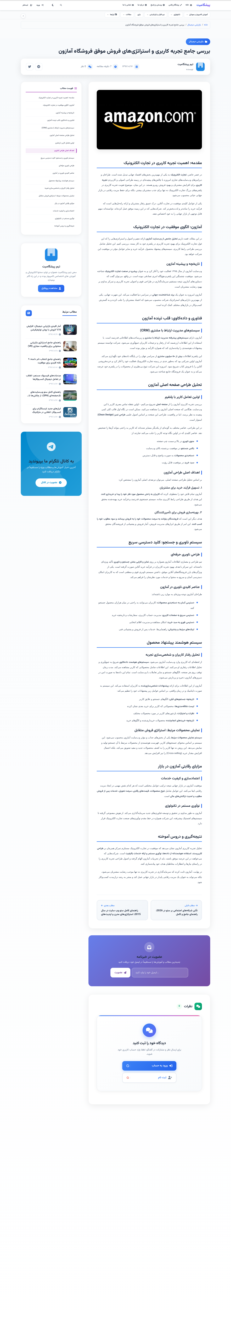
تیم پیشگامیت (185, 64)
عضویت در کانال (49, 482)
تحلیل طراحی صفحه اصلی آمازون (62, 135)
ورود (38, 5)
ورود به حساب (160, 1066)
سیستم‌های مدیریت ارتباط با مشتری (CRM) (58, 127)
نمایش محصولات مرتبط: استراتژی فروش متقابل (56, 195)
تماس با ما (127, 4)
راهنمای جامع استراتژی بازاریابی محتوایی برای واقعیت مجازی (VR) (44, 344)
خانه (187, 4)
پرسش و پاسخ (156, 4)
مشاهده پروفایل (49, 288)
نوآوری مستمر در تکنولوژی (64, 218)
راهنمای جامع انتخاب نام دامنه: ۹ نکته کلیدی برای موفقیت (44, 361)
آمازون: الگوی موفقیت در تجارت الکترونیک (58, 105)
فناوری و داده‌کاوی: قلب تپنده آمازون (60, 120)
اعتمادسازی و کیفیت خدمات (63, 210)
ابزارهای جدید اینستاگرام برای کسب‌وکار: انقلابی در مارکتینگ (46, 410)
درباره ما (141, 4)
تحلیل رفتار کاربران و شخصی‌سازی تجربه (59, 188)
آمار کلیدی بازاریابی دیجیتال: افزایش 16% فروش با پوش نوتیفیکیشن (44, 328)
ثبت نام (162, 1078)
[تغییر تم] (53, 5)
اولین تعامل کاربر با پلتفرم (64, 143)
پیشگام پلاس (174, 4)
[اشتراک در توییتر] (29, 66)
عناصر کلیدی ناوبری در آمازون (63, 173)
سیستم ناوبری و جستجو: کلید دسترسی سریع (57, 158)
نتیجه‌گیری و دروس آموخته (64, 226)
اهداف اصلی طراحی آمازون (64, 150)
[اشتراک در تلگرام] (38, 66)
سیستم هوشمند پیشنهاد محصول (61, 180)
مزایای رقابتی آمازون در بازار (64, 203)
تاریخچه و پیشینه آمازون (65, 112)
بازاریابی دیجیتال (194, 25)
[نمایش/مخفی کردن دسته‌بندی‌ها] (23, 16)
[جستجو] (61, 5)
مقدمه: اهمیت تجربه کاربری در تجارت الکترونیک (56, 97)
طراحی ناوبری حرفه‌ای (66, 165)
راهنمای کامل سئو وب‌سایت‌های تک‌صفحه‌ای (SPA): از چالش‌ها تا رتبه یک (45, 395)
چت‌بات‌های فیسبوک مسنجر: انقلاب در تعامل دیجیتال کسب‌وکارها (43, 377)
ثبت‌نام (25, 5)
